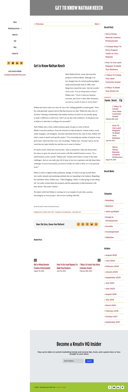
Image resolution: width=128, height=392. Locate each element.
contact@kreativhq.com (15, 74)
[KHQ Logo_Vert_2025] (15, 4)
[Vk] (91, 224)
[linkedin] (17, 63)
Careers (58, 387)
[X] (83, 224)
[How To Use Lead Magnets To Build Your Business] (108, 126)
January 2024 (111, 272)
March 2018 (110, 305)
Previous (40, 24)
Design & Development (111, 219)
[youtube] (12, 63)
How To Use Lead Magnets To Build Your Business (67, 266)
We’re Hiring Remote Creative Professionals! (42, 266)
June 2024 (110, 260)
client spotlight (112, 211)
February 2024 (112, 266)
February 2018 (111, 311)
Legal (64, 387)
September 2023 (112, 277)
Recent (114, 100)
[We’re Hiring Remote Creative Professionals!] (108, 147)
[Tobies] (107, 178)
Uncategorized (66, 212)
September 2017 (112, 322)
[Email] (96, 224)
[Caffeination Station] (115, 178)
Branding (109, 200)
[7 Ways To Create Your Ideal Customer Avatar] (108, 107)
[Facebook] (78, 224)
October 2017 (111, 316)
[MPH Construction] (107, 183)
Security (109, 226)
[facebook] (8, 63)
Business (109, 206)
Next (97, 24)
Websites (109, 237)
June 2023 (110, 288)
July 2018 (109, 299)
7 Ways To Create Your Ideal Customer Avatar (90, 266)
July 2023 (109, 283)
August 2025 (111, 255)
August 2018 (110, 294)
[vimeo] (21, 63)
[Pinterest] (87, 224)
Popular (107, 100)
